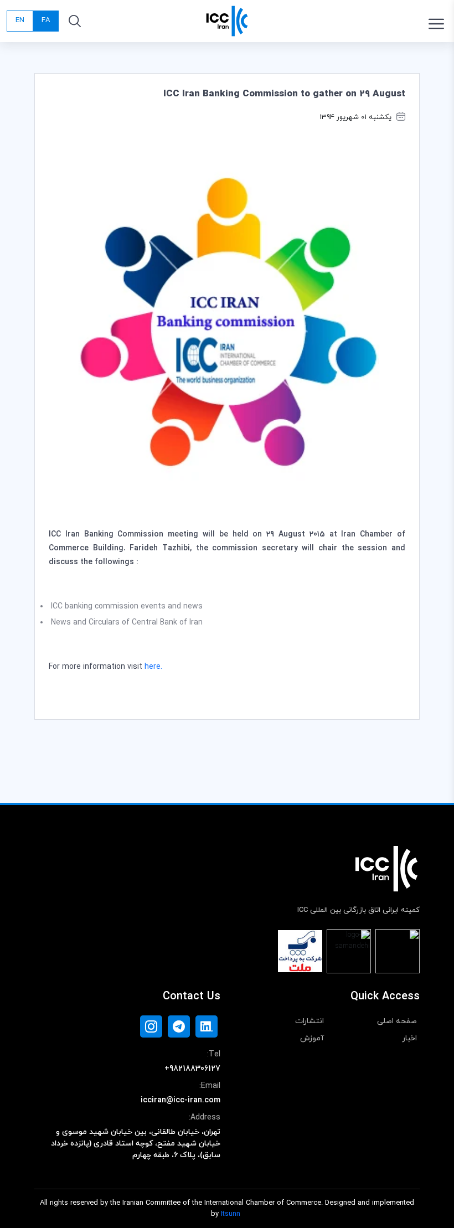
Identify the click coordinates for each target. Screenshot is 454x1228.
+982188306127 (192, 1069)
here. (153, 667)
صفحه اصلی (397, 1021)
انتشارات (309, 1021)
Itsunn (230, 1214)
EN (20, 20)
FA (46, 20)
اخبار (409, 1038)
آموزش (312, 1038)
